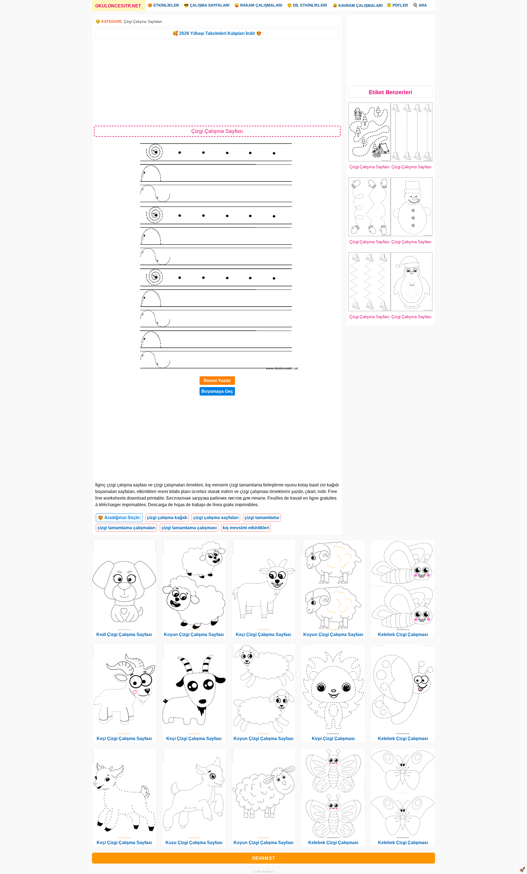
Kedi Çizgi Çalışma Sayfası (124, 634)
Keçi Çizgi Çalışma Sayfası (124, 738)
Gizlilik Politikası (263, 871)
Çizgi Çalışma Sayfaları (143, 21)
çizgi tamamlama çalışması (189, 527)
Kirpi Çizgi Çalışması (333, 738)
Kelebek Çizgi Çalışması (333, 842)
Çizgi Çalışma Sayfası (369, 166)
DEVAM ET (263, 858)
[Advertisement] (217, 81)
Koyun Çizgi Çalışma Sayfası (194, 634)
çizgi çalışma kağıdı (167, 517)
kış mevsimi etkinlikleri (246, 527)
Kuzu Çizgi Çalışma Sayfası (194, 842)
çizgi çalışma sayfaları (216, 517)
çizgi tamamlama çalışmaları (126, 527)
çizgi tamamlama (262, 517)
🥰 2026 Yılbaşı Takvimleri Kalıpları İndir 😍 (217, 33)
